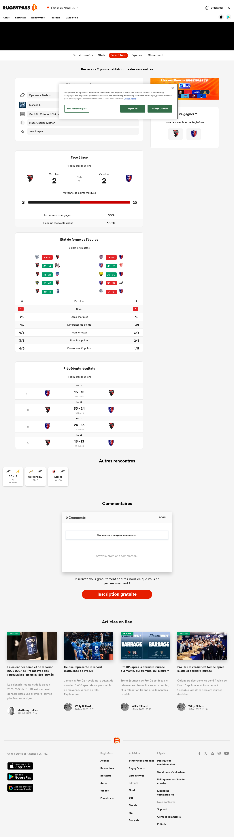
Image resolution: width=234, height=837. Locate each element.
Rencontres (38, 17)
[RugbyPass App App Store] (41, 766)
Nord (132, 790)
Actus (6, 17)
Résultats (20, 17)
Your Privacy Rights (77, 108)
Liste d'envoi (136, 775)
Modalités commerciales (165, 792)
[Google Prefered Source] (41, 788)
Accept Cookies (160, 108)
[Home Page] (20, 7)
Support (162, 809)
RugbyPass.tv (137, 768)
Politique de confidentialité (166, 762)
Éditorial (162, 824)
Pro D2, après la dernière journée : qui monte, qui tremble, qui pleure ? (145, 669)
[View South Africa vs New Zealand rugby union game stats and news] (35, 476)
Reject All (133, 108)
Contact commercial (169, 817)
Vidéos (104, 790)
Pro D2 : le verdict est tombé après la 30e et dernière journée (200, 669)
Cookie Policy (130, 98)
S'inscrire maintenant (141, 760)
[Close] (173, 88)
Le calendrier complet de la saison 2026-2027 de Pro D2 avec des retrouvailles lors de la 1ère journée (30, 671)
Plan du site (107, 798)
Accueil (105, 760)
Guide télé (72, 17)
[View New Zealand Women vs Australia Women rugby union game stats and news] (13, 476)
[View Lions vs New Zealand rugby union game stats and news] (58, 476)
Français (134, 820)
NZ (131, 813)
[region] (118, 101)
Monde (133, 805)
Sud (131, 798)
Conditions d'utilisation (171, 772)
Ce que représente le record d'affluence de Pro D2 (83, 669)
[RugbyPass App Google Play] (41, 777)
